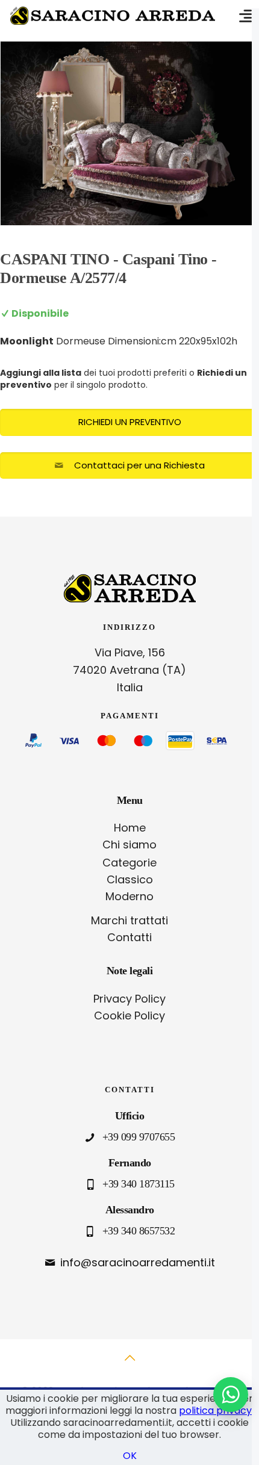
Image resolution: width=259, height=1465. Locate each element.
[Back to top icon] (129, 1364)
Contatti (129, 937)
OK (130, 1456)
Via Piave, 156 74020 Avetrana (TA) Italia (129, 670)
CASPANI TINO (54, 259)
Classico (130, 879)
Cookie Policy (129, 1015)
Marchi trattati (129, 920)
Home (130, 827)
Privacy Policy (129, 998)
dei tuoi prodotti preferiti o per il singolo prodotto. (123, 379)
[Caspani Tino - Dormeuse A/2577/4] (129, 133)
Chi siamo (129, 844)
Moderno (129, 896)
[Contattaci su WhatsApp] (230, 1394)
